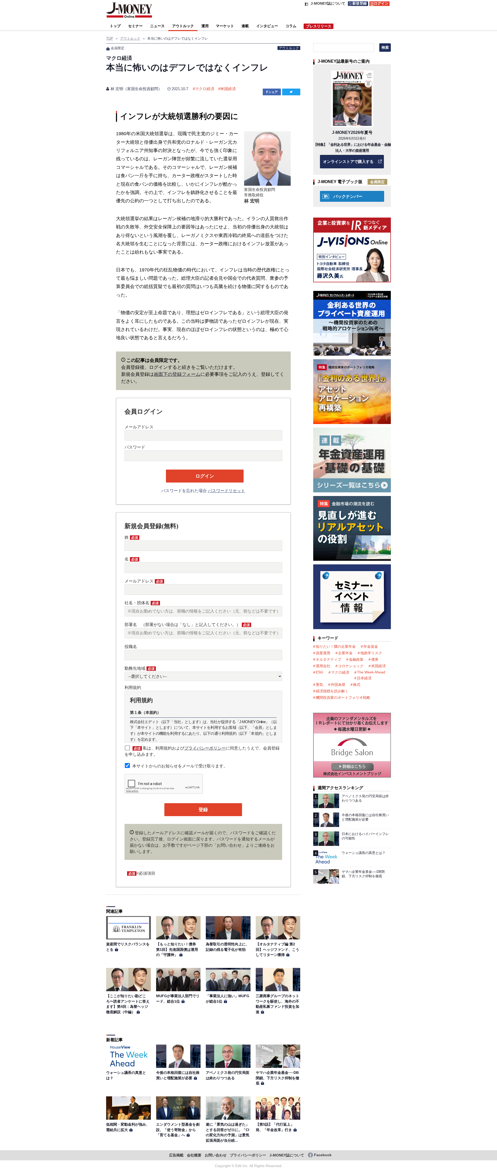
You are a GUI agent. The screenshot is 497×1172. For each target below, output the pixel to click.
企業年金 (345, 653)
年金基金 (370, 646)
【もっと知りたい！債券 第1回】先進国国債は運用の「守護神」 (178, 949)
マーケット (225, 26)
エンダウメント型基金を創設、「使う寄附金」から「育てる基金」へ (178, 1129)
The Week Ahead (371, 672)
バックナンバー (347, 196)
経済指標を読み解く (332, 691)
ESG (319, 672)
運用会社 (323, 666)
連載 (245, 26)
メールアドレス (139, 427)
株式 (356, 684)
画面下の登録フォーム (177, 374)
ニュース (157, 26)
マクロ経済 (204, 89)
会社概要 (194, 1155)
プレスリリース (318, 26)
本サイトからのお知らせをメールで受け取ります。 (180, 766)
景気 (319, 684)
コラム (291, 26)
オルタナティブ (328, 659)
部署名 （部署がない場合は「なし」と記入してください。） (187, 624)
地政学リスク (371, 653)
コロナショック (350, 666)
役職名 (131, 646)
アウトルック (183, 26)
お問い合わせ (215, 1155)
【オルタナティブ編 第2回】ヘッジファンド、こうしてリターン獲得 (277, 949)
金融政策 (356, 659)
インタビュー (267, 26)
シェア (273, 92)
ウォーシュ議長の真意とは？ (363, 853)
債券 (374, 659)
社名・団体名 (142, 603)
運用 (205, 26)
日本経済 (364, 678)
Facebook (323, 1155)
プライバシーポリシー (205, 748)
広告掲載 (176, 1155)
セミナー (135, 26)
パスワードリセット (226, 490)
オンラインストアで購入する (348, 161)
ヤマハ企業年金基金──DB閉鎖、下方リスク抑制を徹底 (277, 1077)
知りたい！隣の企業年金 (336, 646)
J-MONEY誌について (286, 1155)
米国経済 (228, 89)
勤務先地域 (140, 668)
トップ (115, 26)
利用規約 (133, 687)
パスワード (135, 447)
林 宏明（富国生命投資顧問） (136, 89)
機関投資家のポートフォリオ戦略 (343, 697)
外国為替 (338, 684)
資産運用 (323, 653)
